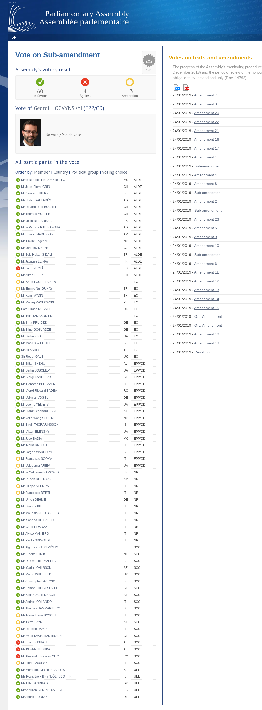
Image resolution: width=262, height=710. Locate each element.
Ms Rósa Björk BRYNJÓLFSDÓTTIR (46, 676)
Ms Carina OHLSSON (36, 568)
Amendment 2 (205, 201)
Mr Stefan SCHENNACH (38, 595)
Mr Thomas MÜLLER (35, 214)
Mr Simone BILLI (32, 506)
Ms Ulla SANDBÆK (34, 683)
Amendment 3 (205, 104)
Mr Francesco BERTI (35, 493)
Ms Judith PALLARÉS (36, 200)
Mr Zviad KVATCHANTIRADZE (42, 636)
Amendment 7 (205, 95)
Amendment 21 (206, 131)
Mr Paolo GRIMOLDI (35, 540)
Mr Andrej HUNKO (34, 697)
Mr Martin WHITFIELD (36, 574)
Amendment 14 (206, 299)
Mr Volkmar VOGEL (34, 397)
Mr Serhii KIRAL (32, 336)
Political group (85, 172)
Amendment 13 (206, 290)
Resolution (203, 352)
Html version (177, 87)
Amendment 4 (205, 175)
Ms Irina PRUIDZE (34, 322)
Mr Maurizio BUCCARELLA (40, 513)
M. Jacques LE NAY (35, 261)
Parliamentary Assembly (69, 18)
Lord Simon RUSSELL (36, 309)
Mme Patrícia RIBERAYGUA (40, 227)
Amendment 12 (206, 281)
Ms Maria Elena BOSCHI (38, 615)
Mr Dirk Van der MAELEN (38, 561)
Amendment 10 (206, 246)
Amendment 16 (206, 139)
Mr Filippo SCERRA (35, 486)
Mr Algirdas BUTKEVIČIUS (39, 547)
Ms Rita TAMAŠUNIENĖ (37, 316)
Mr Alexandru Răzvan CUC (40, 656)
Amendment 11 (206, 272)
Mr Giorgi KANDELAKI (36, 377)
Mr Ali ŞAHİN (30, 350)
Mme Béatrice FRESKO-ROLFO (43, 180)
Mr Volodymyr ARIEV (35, 465)
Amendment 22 (206, 122)
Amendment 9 (205, 237)
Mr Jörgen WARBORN (36, 452)
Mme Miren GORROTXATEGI (41, 690)
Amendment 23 (206, 219)
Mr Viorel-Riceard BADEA (39, 390)
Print (149, 69)
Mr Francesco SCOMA (36, 459)
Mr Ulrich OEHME (33, 499)
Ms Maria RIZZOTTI (34, 445)
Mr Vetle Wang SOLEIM (37, 418)
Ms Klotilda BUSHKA (35, 649)
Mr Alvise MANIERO (35, 534)
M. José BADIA (31, 438)
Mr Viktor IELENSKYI (35, 431)
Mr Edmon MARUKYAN (37, 234)
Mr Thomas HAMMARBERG (40, 608)
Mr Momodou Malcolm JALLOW (43, 670)
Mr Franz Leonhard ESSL (39, 411)
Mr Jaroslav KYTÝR (34, 248)
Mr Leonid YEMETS (35, 404)
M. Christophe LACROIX (38, 581)
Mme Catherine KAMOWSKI (40, 472)
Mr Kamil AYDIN (32, 295)
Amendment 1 (205, 157)
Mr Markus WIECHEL (36, 343)
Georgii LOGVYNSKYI (58, 108)
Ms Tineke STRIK (33, 554)
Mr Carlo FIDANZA (34, 527)
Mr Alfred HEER (32, 275)
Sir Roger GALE (32, 356)
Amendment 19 (206, 343)
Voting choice (114, 172)
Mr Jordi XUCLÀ (32, 268)
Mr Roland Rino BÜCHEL (39, 207)
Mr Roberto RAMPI (34, 629)
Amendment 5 (205, 228)
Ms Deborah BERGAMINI (38, 384)
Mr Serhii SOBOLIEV (35, 370)
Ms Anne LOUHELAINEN (38, 282)
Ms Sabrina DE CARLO (37, 520)
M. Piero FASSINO (34, 663)
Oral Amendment (208, 316)
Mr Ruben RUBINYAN (36, 479)
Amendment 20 (206, 113)
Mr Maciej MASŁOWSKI (37, 302)
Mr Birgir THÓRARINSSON (40, 425)
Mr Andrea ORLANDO (36, 602)
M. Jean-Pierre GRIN (35, 187)
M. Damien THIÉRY (34, 193)
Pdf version (186, 87)
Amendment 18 (206, 334)
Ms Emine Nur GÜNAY (36, 288)
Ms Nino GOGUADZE (36, 329)
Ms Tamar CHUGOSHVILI (39, 588)
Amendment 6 (205, 263)
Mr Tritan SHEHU (33, 363)
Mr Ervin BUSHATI (34, 642)
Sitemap (12, 2)
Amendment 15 (206, 308)
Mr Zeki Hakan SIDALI (36, 254)
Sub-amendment (208, 166)
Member (42, 172)
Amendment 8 (205, 184)
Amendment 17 (206, 148)
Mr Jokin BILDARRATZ (37, 221)
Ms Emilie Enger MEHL (37, 241)
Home (13, 37)
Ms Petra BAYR (31, 622)
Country (61, 172)
